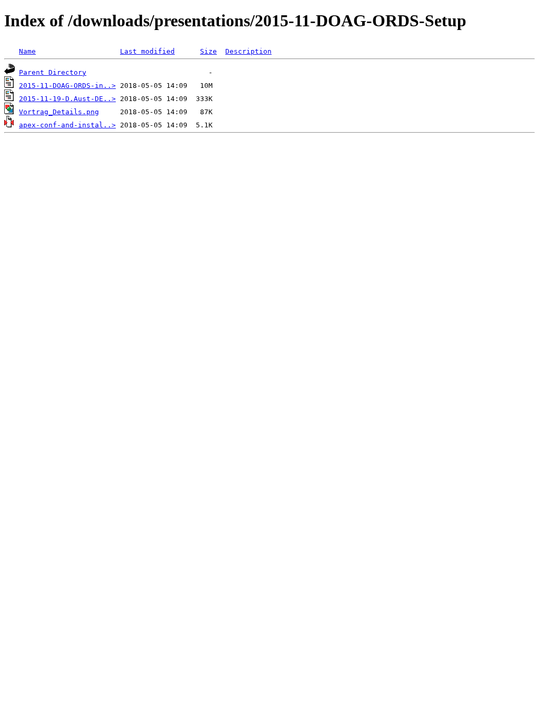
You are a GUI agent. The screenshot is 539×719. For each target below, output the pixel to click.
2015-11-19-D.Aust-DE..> (67, 99)
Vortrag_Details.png (59, 112)
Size (208, 51)
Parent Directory (52, 72)
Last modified (147, 51)
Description (248, 51)
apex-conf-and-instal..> (67, 125)
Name (27, 51)
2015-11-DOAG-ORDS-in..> (67, 85)
